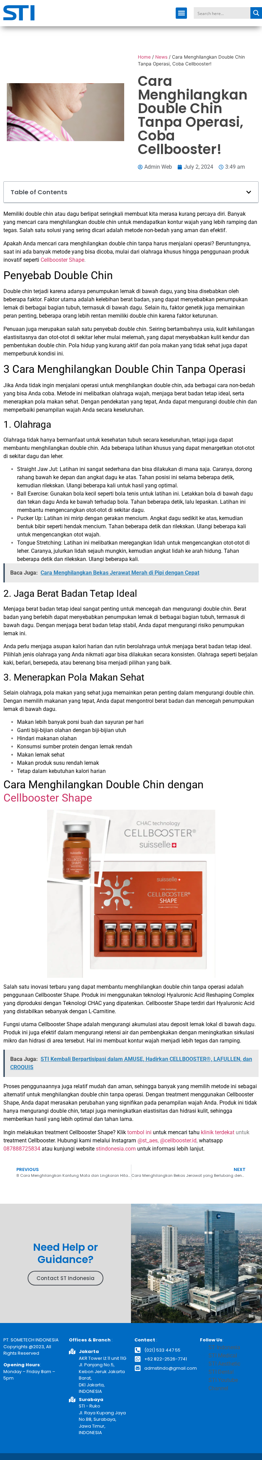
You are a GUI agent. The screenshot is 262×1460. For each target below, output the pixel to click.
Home (144, 57)
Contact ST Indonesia (65, 1278)
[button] (181, 13)
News (161, 57)
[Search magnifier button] (256, 13)
